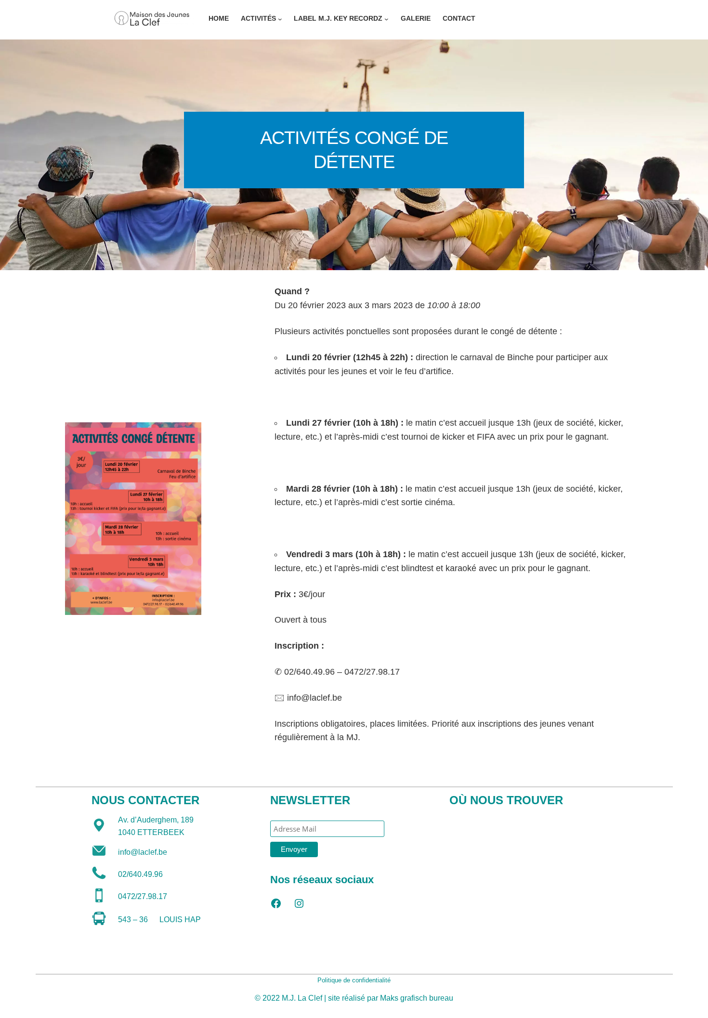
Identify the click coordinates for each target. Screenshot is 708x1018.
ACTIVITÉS (258, 18)
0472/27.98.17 (142, 896)
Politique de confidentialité (354, 980)
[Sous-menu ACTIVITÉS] (280, 19)
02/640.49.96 (140, 874)
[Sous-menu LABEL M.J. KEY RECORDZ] (386, 19)
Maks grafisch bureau (416, 998)
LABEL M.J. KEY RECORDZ (338, 18)
